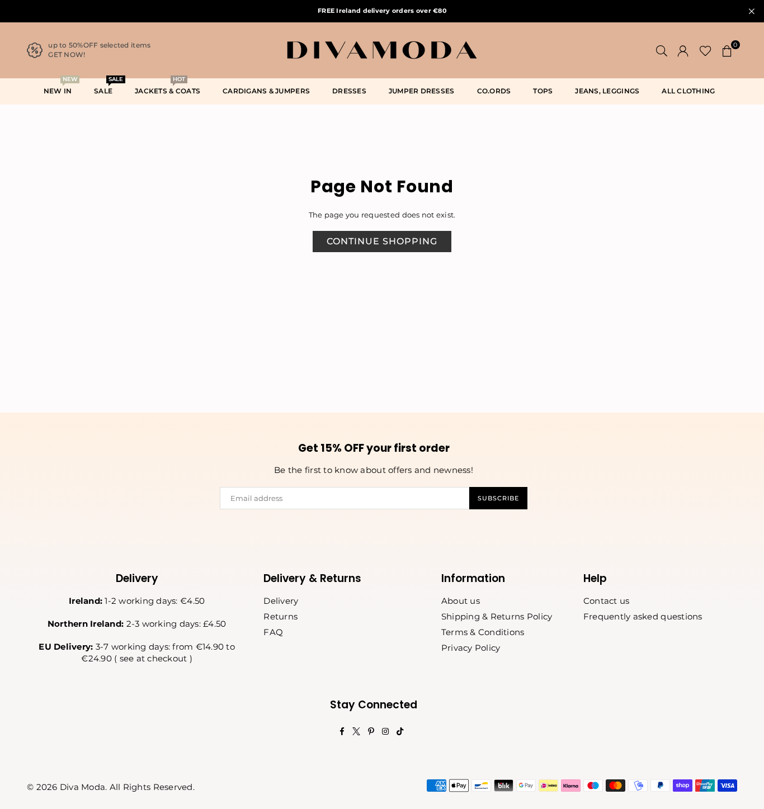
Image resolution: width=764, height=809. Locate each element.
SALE (107, 87)
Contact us (606, 600)
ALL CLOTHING (688, 91)
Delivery (280, 600)
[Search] (661, 50)
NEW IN (60, 87)
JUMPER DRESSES (422, 91)
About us (460, 600)
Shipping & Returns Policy (497, 616)
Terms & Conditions (483, 632)
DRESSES (349, 91)
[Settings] (683, 50)
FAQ (273, 632)
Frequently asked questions (642, 616)
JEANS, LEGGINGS (607, 91)
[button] (727, 50)
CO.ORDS (494, 91)
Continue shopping (382, 241)
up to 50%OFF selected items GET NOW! (99, 50)
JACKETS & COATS (167, 87)
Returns (280, 616)
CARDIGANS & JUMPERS (266, 91)
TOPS (543, 91)
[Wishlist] (705, 50)
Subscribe (498, 498)
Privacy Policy (471, 647)
